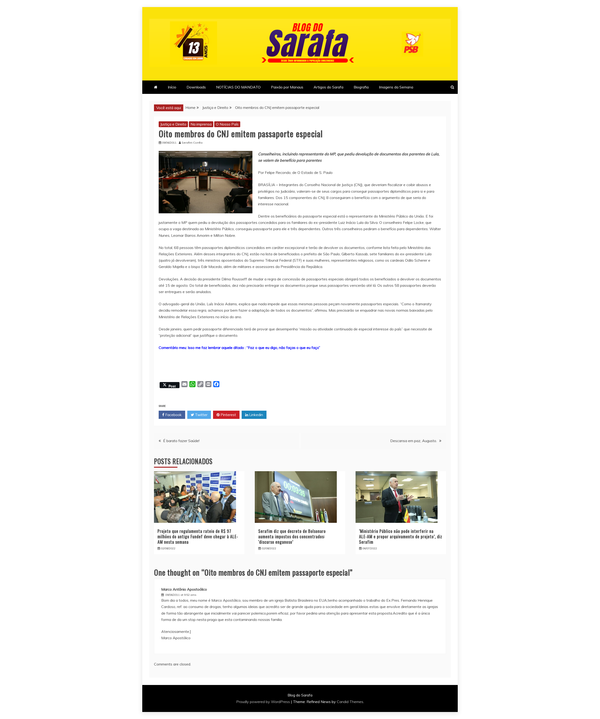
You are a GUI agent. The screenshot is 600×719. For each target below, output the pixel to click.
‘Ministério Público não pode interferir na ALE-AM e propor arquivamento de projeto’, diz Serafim (400, 536)
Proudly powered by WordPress (263, 701)
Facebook (173, 414)
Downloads (196, 87)
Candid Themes (350, 701)
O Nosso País (227, 124)
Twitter (200, 414)
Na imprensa (201, 124)
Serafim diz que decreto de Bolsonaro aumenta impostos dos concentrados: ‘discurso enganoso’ (292, 536)
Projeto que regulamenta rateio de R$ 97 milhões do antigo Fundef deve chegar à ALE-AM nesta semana (198, 536)
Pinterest (228, 414)
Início (172, 87)
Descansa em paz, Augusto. (413, 440)
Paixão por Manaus (287, 87)
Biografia (361, 87)
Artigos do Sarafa (328, 87)
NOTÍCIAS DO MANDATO (238, 87)
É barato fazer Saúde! (181, 440)
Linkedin (255, 414)
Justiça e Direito (173, 124)
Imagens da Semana (396, 87)
